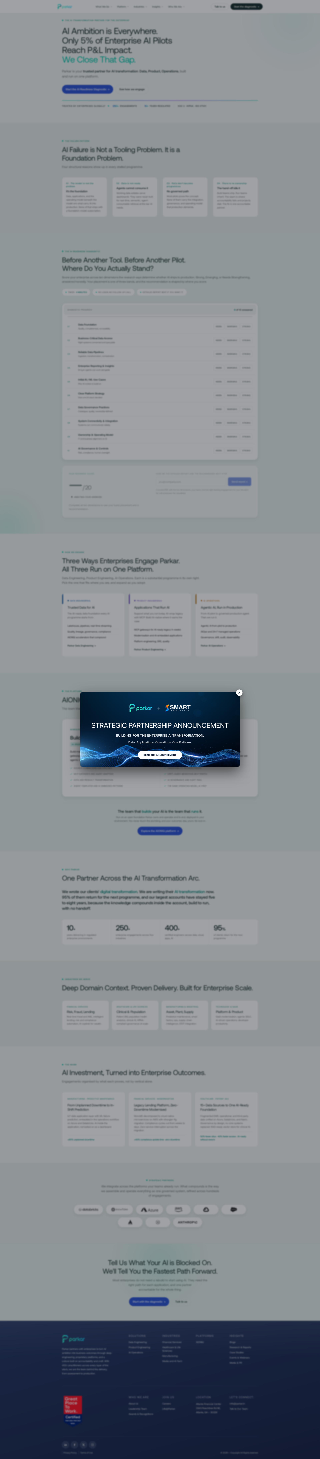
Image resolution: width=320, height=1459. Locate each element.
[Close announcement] (239, 692)
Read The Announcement (160, 754)
